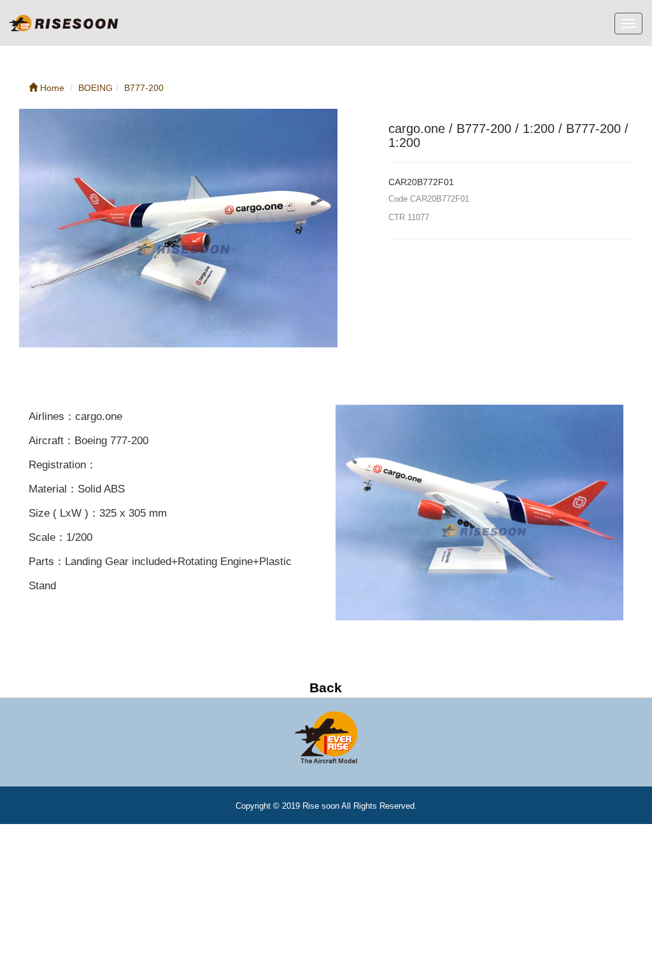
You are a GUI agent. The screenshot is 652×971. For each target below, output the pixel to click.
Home (51, 88)
